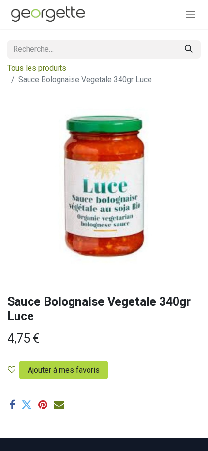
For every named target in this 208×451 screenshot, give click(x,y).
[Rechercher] (189, 49)
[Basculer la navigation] (190, 14)
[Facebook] (12, 405)
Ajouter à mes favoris (64, 370)
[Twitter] (26, 405)
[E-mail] (59, 405)
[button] (61, 370)
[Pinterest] (42, 405)
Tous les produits (36, 68)
